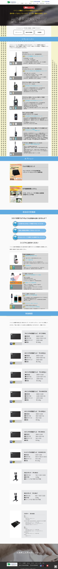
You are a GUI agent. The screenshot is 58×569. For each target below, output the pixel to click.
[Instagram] (43, 566)
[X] (45, 566)
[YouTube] (47, 566)
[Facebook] (41, 566)
